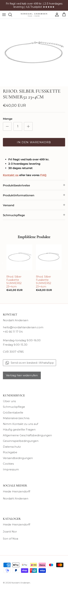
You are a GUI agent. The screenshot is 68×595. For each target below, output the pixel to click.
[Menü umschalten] (4, 15)
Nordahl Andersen (15, 498)
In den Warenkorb (34, 142)
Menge (7, 118)
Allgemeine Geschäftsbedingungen (27, 435)
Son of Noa (10, 538)
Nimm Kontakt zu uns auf (20, 424)
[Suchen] (12, 15)
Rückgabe (10, 452)
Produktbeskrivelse (16, 185)
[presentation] (2, 263)
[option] (34, 52)
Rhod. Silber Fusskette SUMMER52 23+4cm (14, 281)
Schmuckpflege (14, 215)
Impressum (11, 469)
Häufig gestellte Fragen (19, 429)
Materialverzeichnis (16, 418)
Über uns (9, 401)
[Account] (56, 15)
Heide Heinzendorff (16, 491)
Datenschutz (12, 446)
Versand (8, 205)
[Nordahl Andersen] (34, 14)
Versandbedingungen (18, 458)
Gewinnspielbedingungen (20, 441)
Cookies (8, 463)
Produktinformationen (18, 195)
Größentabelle (13, 412)
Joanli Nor (10, 531)
